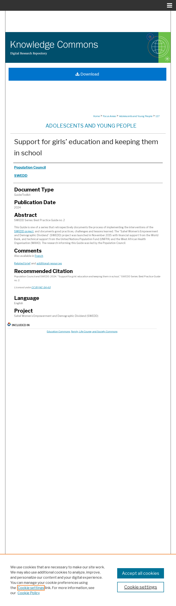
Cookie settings (31, 588)
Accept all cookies (140, 573)
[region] (88, 580)
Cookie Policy (29, 593)
